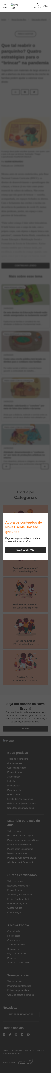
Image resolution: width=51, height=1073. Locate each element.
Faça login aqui (25, 550)
